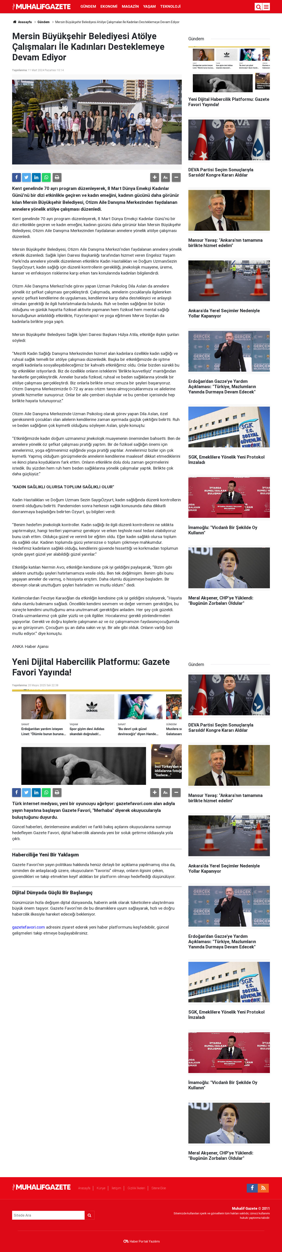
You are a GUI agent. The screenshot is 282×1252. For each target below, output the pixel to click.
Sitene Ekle (159, 1188)
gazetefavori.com (28, 927)
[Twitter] (26, 177)
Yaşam (149, 6)
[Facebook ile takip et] (252, 1188)
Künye (101, 1188)
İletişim (116, 1188)
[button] (154, 177)
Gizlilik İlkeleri (136, 1188)
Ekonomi (108, 6)
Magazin (130, 6)
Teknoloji (170, 6)
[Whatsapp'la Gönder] (46, 177)
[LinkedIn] (36, 177)
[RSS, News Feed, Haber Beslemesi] (263, 1188)
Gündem (88, 6)
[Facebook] (16, 177)
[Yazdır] (57, 177)
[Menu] (266, 7)
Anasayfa (84, 1188)
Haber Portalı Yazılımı (145, 1241)
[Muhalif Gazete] (42, 6)
